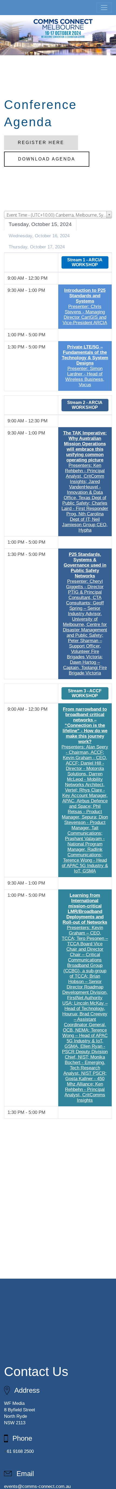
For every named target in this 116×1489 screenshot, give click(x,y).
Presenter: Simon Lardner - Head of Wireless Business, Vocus (85, 365)
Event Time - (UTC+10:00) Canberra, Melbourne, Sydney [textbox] (59, 215)
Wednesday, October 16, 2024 (39, 235)
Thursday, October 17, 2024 (37, 246)
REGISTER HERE (41, 142)
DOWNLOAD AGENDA (46, 159)
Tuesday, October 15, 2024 (40, 224)
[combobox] (58, 214)
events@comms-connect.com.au (37, 1486)
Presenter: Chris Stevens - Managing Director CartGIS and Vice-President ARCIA (85, 306)
